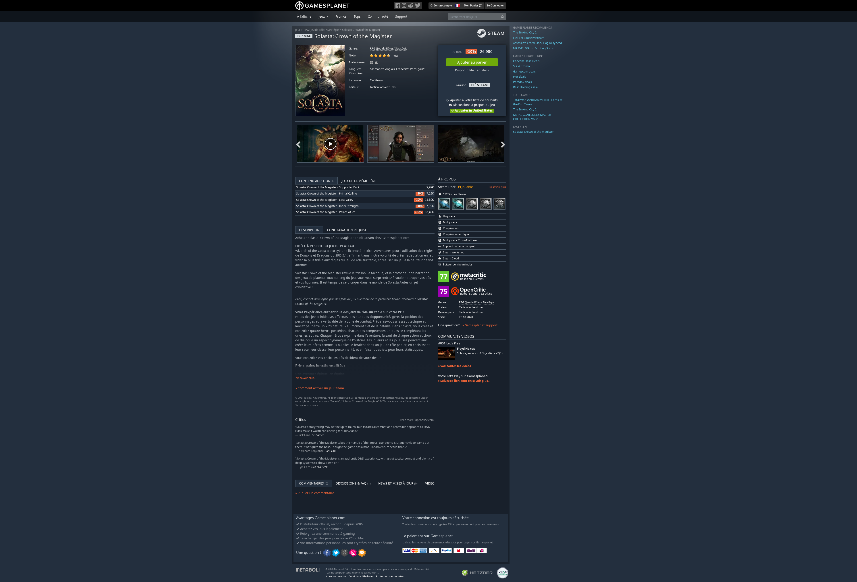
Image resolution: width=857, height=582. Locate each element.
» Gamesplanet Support (479, 325)
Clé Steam (376, 80)
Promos (341, 16)
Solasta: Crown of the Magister (361, 29)
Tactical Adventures (382, 87)
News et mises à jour (398, 483)
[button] (457, 5)
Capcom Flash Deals (526, 61)
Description (309, 230)
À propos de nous (335, 576)
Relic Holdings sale (525, 87)
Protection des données (390, 576)
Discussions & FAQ (353, 483)
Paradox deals (522, 82)
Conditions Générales (361, 576)
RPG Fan (331, 451)
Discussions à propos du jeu (473, 105)
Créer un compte (441, 5)
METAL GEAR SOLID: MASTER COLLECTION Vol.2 (532, 117)
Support (401, 16)
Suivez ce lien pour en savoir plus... (465, 381)
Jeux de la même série (359, 181)
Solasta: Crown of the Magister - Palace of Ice (325, 212)
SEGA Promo (521, 66)
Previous (298, 144)
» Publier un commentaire (314, 493)
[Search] (502, 16)
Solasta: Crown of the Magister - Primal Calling (326, 193)
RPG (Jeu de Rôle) (314, 29)
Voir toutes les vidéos (455, 366)
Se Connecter (495, 5)
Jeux (297, 29)
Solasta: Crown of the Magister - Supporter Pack (328, 187)
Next (503, 144)
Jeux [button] (322, 16)
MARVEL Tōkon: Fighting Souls (533, 48)
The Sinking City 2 (525, 32)
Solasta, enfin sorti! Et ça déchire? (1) (480, 353)
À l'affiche (304, 16)
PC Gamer (318, 435)
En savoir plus (497, 187)
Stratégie (333, 29)
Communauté (378, 16)
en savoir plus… (306, 378)
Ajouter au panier (472, 62)
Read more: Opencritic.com (417, 420)
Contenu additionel (316, 181)
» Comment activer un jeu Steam (319, 388)
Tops (357, 16)
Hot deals (519, 77)
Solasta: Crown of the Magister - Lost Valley (324, 200)
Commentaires (313, 483)
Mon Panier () (473, 5)
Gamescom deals (524, 71)
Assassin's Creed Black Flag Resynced (537, 43)
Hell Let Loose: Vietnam (528, 38)
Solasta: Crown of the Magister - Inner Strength (327, 206)
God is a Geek (319, 467)
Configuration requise (347, 230)
